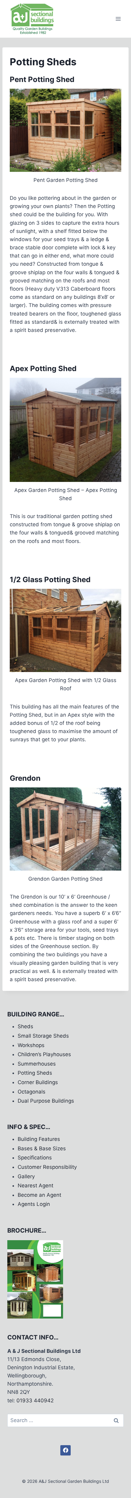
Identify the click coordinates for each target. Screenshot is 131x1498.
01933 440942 (35, 1400)
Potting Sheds (35, 1073)
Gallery (26, 1176)
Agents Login (34, 1204)
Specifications (35, 1158)
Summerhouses (37, 1064)
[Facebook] (65, 1450)
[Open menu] (118, 18)
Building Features (39, 1139)
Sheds (25, 1026)
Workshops (31, 1045)
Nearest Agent (35, 1185)
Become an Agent (39, 1195)
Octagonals (31, 1092)
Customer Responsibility (47, 1167)
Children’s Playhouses (44, 1054)
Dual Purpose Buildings (46, 1101)
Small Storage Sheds (43, 1036)
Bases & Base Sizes (42, 1148)
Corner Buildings (38, 1082)
